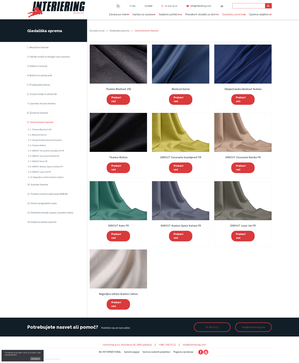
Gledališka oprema (232, 14)
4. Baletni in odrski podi (39, 75)
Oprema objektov (259, 14)
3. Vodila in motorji (37, 66)
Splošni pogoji (131, 351)
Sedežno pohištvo (169, 14)
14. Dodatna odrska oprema (41, 221)
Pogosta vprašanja (183, 351)
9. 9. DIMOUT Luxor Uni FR (39, 171)
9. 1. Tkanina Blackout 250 (39, 129)
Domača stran (97, 30)
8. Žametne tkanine (37, 112)
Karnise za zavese (142, 14)
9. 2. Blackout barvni (37, 134)
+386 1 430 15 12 (167, 344)
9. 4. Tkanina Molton (37, 145)
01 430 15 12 (171, 6)
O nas (132, 6)
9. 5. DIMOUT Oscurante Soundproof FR (46, 150)
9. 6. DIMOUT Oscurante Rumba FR (43, 156)
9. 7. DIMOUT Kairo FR (37, 161)
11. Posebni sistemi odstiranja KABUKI (47, 193)
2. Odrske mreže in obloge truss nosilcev (48, 56)
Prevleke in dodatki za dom (200, 14)
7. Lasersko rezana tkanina (41, 103)
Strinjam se (35, 359)
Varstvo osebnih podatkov (156, 351)
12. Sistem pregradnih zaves (42, 203)
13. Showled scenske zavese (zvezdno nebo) (50, 212)
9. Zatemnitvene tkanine (40, 122)
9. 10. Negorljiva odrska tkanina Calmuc (46, 177)
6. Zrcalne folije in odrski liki (42, 94)
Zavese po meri (118, 14)
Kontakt (148, 6)
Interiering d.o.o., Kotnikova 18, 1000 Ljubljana (127, 344)
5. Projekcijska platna (38, 84)
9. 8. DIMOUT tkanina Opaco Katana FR (45, 166)
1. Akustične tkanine (38, 47)
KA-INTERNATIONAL (110, 351)
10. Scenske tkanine (37, 184)
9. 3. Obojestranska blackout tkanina (45, 140)
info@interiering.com (200, 6)
